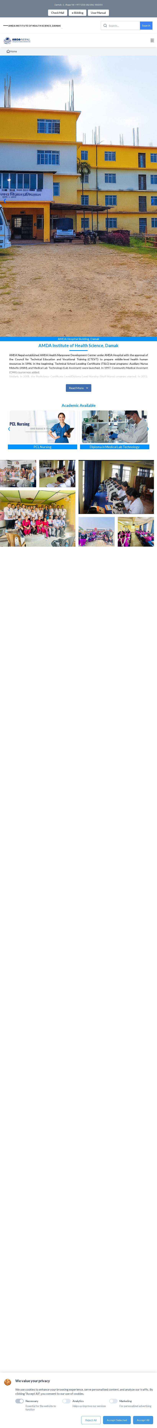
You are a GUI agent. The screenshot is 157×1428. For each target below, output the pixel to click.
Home (13, 51)
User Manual (98, 12)
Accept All (143, 1420)
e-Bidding (77, 12)
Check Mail (57, 12)
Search (146, 25)
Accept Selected (117, 1420)
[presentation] (9, 428)
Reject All (91, 1420)
